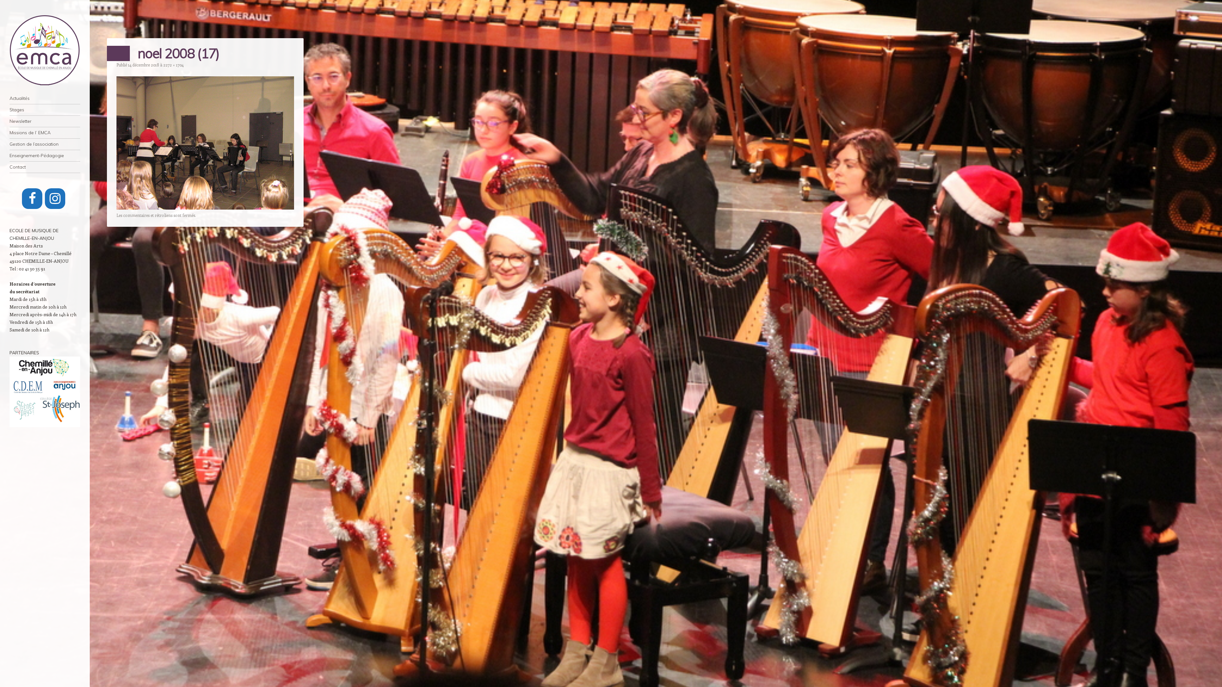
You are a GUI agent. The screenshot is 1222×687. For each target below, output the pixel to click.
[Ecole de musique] (45, 50)
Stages (17, 110)
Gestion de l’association (34, 144)
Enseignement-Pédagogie (37, 155)
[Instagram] (55, 198)
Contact (18, 167)
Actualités (20, 98)
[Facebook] (32, 198)
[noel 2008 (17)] (205, 208)
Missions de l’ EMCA (30, 132)
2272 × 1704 (173, 64)
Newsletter (21, 121)
